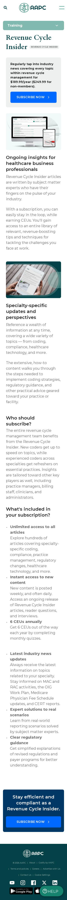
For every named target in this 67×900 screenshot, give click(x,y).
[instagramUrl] (22, 882)
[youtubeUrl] (12, 882)
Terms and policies (19, 868)
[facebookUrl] (33, 882)
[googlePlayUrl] (22, 890)
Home (7, 17)
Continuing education (17, 20)
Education (23, 17)
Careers (35, 868)
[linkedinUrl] (55, 882)
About (32, 862)
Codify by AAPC (46, 862)
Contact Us (25, 875)
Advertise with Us (51, 868)
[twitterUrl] (44, 882)
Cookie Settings (42, 875)
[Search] (5, 7)
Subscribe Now (30, 97)
